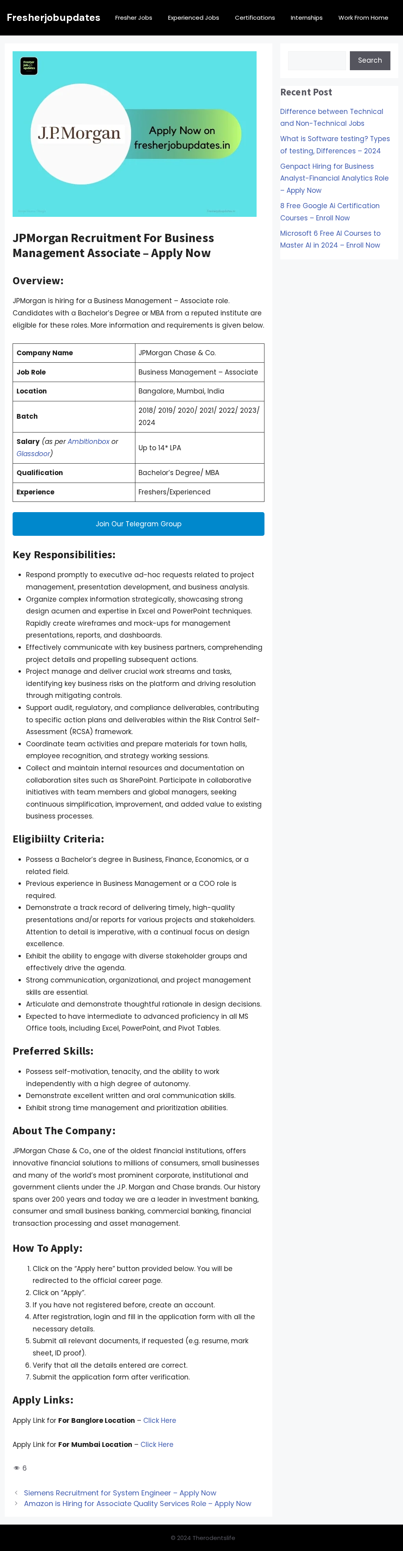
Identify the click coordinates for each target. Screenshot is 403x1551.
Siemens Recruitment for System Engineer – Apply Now (120, 1493)
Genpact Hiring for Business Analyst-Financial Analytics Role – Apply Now (334, 178)
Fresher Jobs (133, 17)
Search (370, 60)
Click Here (159, 1420)
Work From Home (363, 17)
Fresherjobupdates (54, 17)
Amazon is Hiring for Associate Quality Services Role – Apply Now (137, 1503)
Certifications (255, 17)
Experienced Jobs (193, 17)
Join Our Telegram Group (138, 524)
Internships (307, 17)
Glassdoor (33, 454)
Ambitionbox (88, 441)
